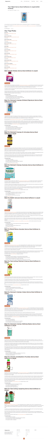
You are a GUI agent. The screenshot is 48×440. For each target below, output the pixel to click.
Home (21, 1)
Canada (27, 433)
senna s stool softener (17, 189)
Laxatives (18, 10)
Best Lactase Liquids (10, 196)
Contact (41, 1)
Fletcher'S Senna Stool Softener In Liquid (11, 54)
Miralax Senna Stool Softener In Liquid (11, 33)
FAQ (17, 434)
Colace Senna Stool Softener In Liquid (11, 57)
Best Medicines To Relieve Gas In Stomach (12, 163)
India (26, 435)
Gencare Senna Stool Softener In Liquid (11, 47)
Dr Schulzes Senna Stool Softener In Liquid (11, 40)
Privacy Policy (33, 1)
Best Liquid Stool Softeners (23, 25)
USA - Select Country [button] (26, 1)
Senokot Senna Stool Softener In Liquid (11, 50)
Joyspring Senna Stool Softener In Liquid (12, 404)
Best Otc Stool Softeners (16, 25)
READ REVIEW (6, 34)
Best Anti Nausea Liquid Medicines (11, 227)
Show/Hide (12, 28)
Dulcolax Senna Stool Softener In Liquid (11, 43)
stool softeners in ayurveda (15, 316)
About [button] (37, 1)
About (17, 433)
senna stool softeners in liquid (17, 284)
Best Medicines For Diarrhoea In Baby (12, 130)
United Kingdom (28, 431)
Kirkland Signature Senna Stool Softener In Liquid (16, 119)
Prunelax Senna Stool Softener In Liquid (11, 64)
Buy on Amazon (7, 83)
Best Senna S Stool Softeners (32, 25)
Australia (27, 434)
